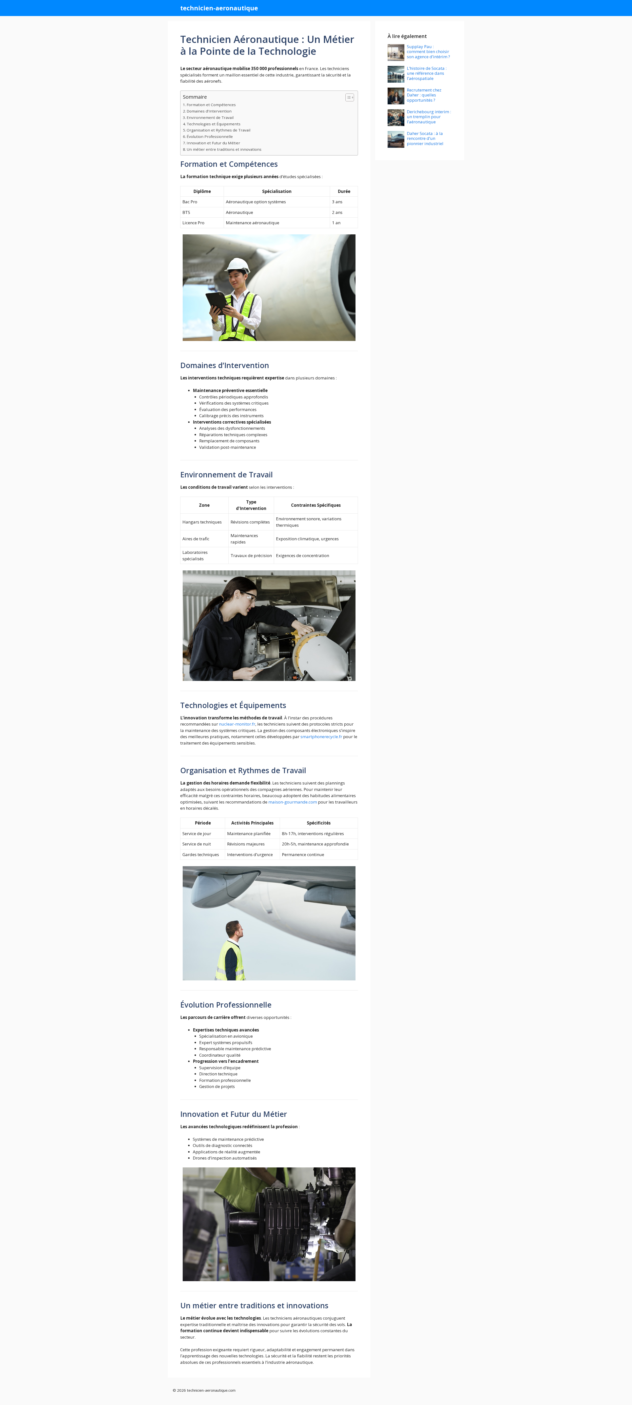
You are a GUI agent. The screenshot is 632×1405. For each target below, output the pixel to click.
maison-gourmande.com (292, 802)
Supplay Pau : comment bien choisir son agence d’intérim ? (428, 51)
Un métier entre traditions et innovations (224, 149)
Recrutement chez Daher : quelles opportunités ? (424, 95)
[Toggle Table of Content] (347, 97)
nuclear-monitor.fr (237, 724)
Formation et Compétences (211, 104)
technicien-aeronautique (219, 8)
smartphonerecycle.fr (321, 736)
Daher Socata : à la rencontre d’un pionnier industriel (425, 138)
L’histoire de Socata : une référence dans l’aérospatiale (427, 73)
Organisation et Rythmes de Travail (218, 130)
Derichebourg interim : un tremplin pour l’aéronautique (429, 117)
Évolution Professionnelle (210, 136)
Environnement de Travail (210, 117)
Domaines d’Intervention (209, 111)
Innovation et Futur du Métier (213, 142)
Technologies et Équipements (213, 123)
